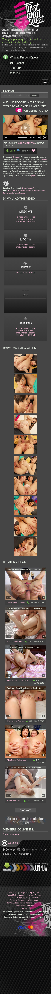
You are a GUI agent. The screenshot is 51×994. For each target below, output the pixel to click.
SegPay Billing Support (30, 892)
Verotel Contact (35, 895)
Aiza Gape (11, 760)
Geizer (9, 602)
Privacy (35, 897)
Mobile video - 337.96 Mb (25, 273)
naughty (44, 159)
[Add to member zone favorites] (33, 150)
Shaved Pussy (25, 190)
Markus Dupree (32, 188)
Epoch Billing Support (18, 897)
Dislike (18, 151)
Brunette (41, 190)
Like (10, 151)
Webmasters (33, 900)
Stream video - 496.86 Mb (25, 221)
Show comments (11, 834)
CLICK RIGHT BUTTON (26, 143)
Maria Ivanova (12, 641)
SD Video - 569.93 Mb (25, 219)
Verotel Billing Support (16, 895)
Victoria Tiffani (12, 680)
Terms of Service (17, 900)
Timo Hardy (24, 680)
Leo (20, 641)
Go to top (13, 842)
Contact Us (26, 907)
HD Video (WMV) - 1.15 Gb (25, 217)
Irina (8, 721)
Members (12, 892)
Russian (22, 193)
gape (33, 175)
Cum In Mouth (8, 193)
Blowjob (35, 190)
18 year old (16, 157)
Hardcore (11, 190)
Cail (18, 800)
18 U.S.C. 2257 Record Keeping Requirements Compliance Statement (25, 904)
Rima (24, 188)
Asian (16, 193)
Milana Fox (11, 800)
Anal (17, 190)
